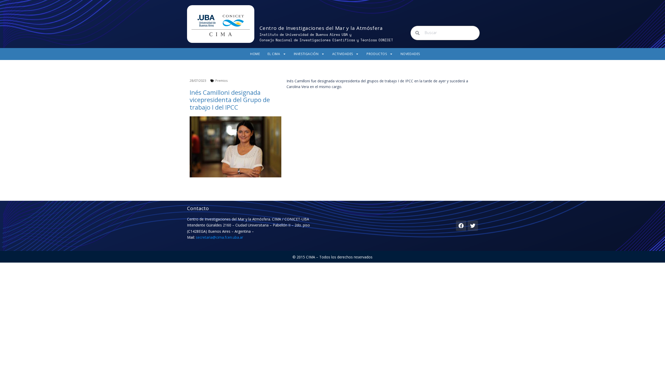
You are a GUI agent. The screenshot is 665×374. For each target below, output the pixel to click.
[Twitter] (473, 226)
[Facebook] (461, 226)
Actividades (342, 54)
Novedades (410, 54)
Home (255, 54)
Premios (221, 80)
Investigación (306, 54)
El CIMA (274, 54)
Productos (377, 54)
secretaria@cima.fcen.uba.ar (219, 237)
